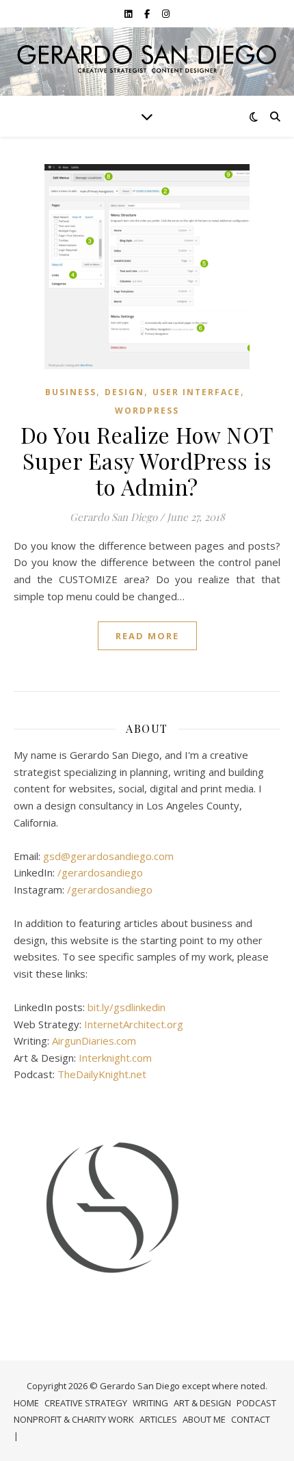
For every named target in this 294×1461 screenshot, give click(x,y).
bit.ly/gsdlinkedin (126, 1007)
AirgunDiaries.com (94, 1040)
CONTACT (250, 1419)
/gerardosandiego (100, 872)
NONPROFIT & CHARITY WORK (74, 1419)
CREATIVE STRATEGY (85, 1403)
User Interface (196, 392)
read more (147, 636)
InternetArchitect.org (133, 1024)
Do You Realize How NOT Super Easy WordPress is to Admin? (147, 460)
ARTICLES (158, 1419)
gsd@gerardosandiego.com (108, 856)
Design (124, 392)
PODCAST (256, 1403)
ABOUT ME (204, 1419)
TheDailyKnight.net (101, 1074)
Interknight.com (115, 1057)
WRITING (150, 1403)
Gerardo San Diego (113, 517)
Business (70, 392)
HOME (26, 1403)
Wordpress (147, 410)
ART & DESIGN (202, 1403)
